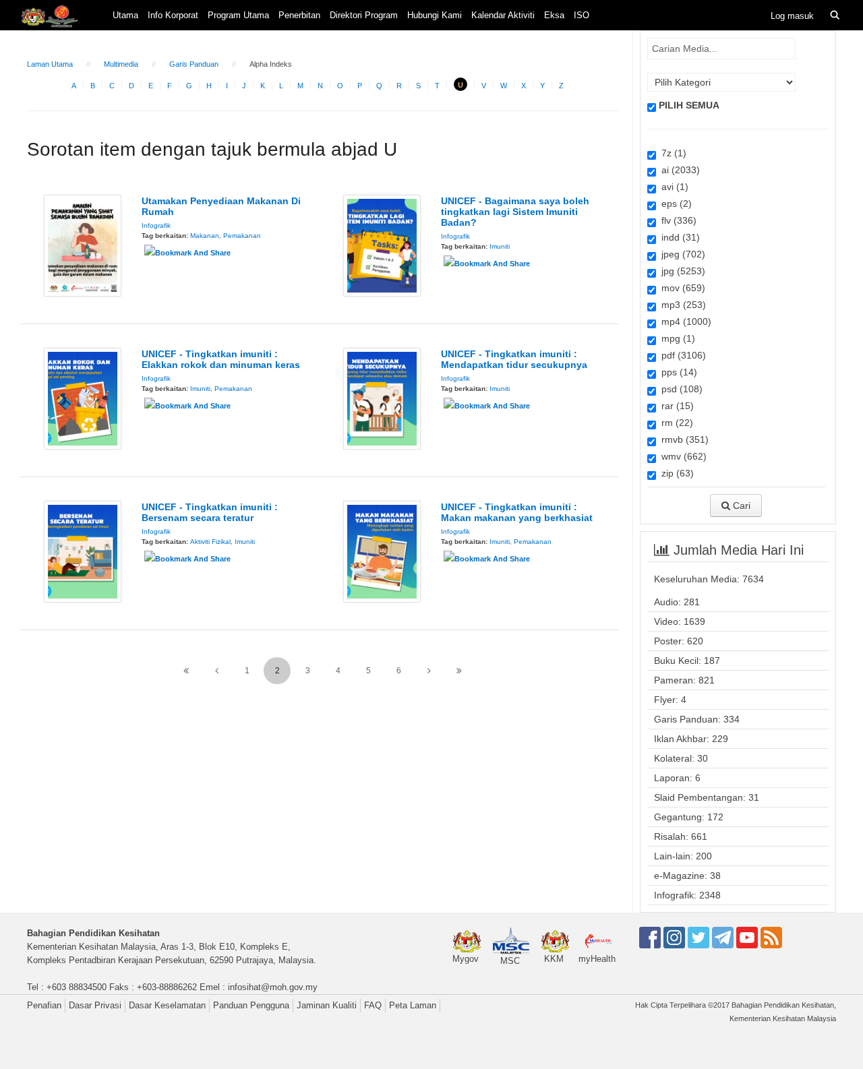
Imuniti (499, 246)
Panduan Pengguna (251, 1005)
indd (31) (678, 237)
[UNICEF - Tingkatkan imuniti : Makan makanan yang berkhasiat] (382, 550)
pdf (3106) (681, 355)
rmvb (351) (682, 439)
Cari (740, 505)
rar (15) (675, 405)
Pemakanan (242, 235)
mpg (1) (675, 338)
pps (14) (676, 372)
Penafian (44, 1005)
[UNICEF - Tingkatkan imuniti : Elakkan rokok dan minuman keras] (82, 397)
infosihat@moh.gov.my (273, 987)
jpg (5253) (680, 271)
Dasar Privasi (95, 1005)
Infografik (156, 225)
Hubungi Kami (434, 15)
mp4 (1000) (683, 321)
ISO (581, 15)
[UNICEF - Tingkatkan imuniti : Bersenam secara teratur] (82, 550)
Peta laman (412, 1005)
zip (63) (675, 473)
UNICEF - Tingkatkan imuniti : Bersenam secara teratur (210, 512)
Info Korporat (173, 15)
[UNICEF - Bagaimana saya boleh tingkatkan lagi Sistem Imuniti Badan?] (382, 244)
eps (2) (674, 203)
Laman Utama (50, 64)
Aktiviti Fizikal (210, 541)
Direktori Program (364, 15)
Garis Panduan (193, 64)
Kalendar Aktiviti (503, 15)
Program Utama (238, 15)
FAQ (373, 1005)
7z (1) (671, 153)
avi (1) (672, 186)
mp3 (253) (681, 304)
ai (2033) (678, 169)
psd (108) (679, 389)
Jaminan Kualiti (327, 1005)
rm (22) (674, 422)
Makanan (204, 235)
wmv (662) (681, 456)
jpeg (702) (680, 254)
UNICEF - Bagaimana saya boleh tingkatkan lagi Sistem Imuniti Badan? (515, 211)
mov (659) (680, 287)
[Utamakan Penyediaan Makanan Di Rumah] (82, 244)
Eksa (554, 15)
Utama (125, 15)
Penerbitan (299, 15)
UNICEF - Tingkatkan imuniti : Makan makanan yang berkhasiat (517, 512)
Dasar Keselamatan (167, 1005)
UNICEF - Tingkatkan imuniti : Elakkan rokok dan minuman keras (221, 359)
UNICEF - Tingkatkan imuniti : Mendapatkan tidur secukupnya (514, 359)
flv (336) (676, 220)
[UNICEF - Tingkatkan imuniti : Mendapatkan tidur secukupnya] (382, 397)
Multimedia (121, 64)
